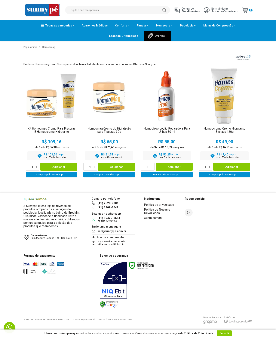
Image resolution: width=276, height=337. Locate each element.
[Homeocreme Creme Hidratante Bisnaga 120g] (224, 123)
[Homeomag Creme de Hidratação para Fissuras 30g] (109, 123)
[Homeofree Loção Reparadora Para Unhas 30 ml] (167, 123)
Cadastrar (229, 11)
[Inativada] (113, 280)
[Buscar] (164, 10)
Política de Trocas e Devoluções (157, 211)
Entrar (215, 11)
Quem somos (153, 218)
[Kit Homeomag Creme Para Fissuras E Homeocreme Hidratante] (51, 123)
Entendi (224, 333)
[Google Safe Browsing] (109, 304)
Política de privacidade (159, 205)
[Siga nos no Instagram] (189, 212)
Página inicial (30, 47)
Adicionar (58, 167)
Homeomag (48, 47)
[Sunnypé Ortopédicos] (42, 10)
